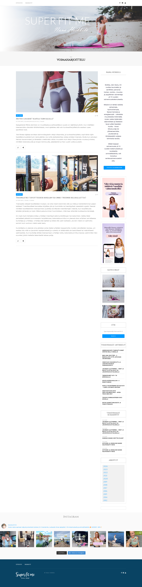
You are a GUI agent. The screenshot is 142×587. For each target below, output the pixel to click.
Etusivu (19, 3)
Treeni (42, 121)
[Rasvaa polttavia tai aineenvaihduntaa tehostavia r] (8, 539)
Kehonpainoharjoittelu (31, 121)
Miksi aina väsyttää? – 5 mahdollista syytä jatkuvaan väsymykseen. (111, 357)
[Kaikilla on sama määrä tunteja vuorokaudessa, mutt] (80, 539)
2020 (105, 478)
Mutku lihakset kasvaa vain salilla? (34, 118)
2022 (105, 472)
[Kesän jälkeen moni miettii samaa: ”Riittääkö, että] (116, 539)
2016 (105, 491)
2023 (105, 469)
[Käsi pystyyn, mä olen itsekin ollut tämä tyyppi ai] (98, 539)
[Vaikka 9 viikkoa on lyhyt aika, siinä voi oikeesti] (134, 539)
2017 (105, 488)
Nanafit (29, 3)
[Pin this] (40, 147)
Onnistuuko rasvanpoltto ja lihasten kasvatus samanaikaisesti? (111, 363)
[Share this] (27, 147)
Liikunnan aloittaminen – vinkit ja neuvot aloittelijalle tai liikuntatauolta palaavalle (113, 370)
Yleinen (31, 200)
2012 (105, 500)
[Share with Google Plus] (36, 147)
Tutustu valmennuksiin (114, 167)
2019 (105, 482)
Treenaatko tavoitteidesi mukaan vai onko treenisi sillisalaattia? (51, 197)
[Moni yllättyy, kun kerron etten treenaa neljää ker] (26, 539)
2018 (105, 485)
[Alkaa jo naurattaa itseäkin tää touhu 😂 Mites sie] (62, 539)
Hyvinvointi (20, 121)
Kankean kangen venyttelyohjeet (113, 438)
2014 (105, 497)
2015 (105, 494)
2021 (105, 475)
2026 (105, 466)
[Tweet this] (31, 147)
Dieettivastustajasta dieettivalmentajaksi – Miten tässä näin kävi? (111, 392)
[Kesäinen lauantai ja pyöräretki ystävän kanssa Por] (44, 539)
